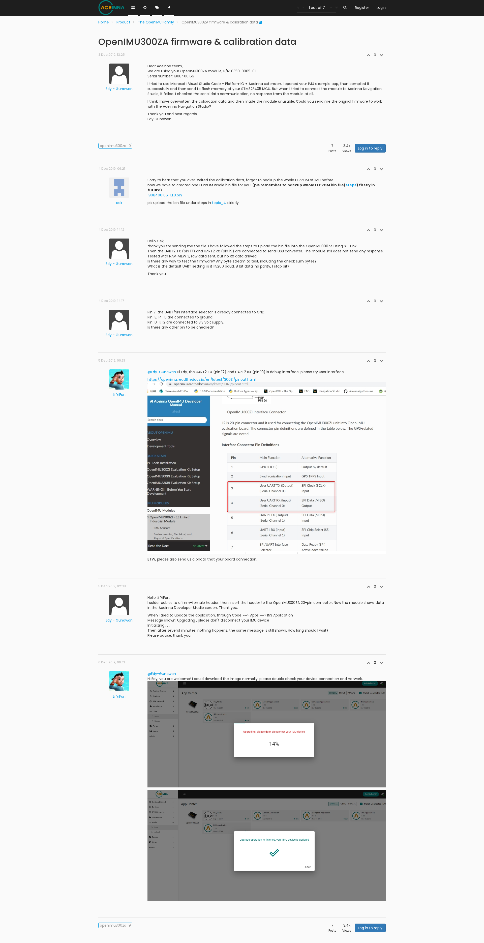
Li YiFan (119, 394)
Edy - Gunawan (119, 88)
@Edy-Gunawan (161, 371)
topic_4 (219, 202)
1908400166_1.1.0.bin (164, 195)
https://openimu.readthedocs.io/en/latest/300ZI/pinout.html (201, 379)
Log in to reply (370, 148)
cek (119, 202)
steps (351, 185)
